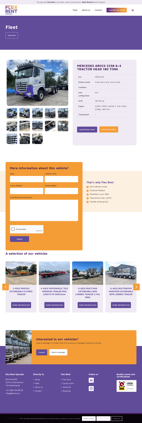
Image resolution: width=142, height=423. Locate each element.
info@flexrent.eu (13, 393)
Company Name (51, 174)
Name (12, 174)
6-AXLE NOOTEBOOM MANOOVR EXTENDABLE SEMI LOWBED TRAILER (121, 291)
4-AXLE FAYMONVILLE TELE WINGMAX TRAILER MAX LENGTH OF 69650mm (54, 291)
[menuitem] (75, 10)
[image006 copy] (63, 126)
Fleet (37, 383)
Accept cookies (89, 418)
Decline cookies (103, 418)
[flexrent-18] (50, 113)
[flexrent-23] (50, 126)
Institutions (116, 418)
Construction (68, 383)
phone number (51, 186)
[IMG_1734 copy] (12, 138)
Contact (38, 391)
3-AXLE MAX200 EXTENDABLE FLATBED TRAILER (21, 291)
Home (37, 380)
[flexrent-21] (24, 126)
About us (39, 387)
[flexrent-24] (24, 113)
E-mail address (16, 186)
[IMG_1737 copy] (37, 138)
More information (21, 305)
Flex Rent (67, 380)
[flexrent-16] (37, 83)
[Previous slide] (5, 287)
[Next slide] (136, 287)
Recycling (67, 391)
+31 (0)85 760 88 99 (14, 390)
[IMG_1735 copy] (24, 138)
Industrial (67, 387)
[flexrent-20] (12, 126)
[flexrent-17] (37, 113)
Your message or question (21, 197)
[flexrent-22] (37, 126)
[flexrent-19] (63, 113)
